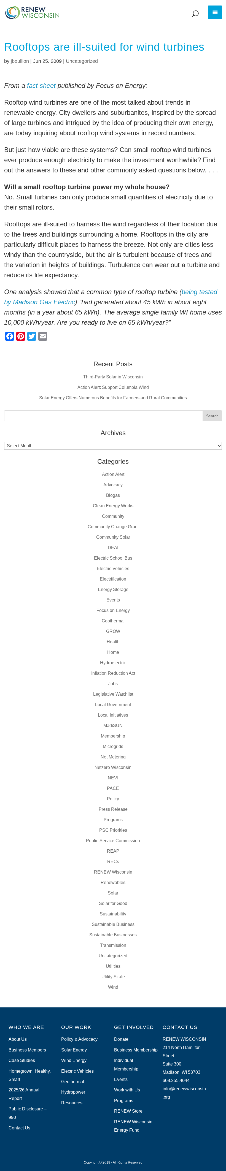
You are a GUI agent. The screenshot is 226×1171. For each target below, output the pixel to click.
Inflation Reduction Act (113, 673)
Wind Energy (74, 1060)
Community (113, 516)
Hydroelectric (113, 662)
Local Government (113, 704)
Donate (121, 1039)
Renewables (113, 882)
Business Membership (136, 1050)
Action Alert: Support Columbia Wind (113, 387)
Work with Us (127, 1090)
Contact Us (19, 1128)
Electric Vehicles (113, 568)
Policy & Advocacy (79, 1039)
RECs (113, 861)
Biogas (113, 495)
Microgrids (113, 746)
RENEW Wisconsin (113, 872)
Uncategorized (82, 61)
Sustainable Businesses (113, 935)
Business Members (27, 1050)
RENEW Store (128, 1111)
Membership (113, 736)
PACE (113, 788)
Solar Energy (74, 1050)
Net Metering (113, 757)
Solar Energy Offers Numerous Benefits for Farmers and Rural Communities (113, 397)
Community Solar (113, 537)
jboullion (20, 61)
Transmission (113, 945)
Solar (113, 893)
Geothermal (113, 621)
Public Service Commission (113, 840)
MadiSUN (113, 725)
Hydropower (73, 1092)
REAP (113, 851)
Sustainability (113, 914)
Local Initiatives (113, 715)
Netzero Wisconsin (113, 767)
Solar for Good (113, 903)
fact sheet (41, 85)
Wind (113, 987)
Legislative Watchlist (113, 694)
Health (113, 641)
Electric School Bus (113, 558)
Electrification (113, 579)
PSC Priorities (113, 830)
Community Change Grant (113, 526)
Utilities (113, 966)
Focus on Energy (113, 610)
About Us (18, 1039)
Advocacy (113, 485)
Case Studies (22, 1060)
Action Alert (113, 474)
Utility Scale (113, 976)
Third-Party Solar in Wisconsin (113, 377)
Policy (113, 798)
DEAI (113, 547)
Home (113, 652)
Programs (113, 819)
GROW (113, 631)
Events (113, 600)
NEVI (113, 778)
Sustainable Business (113, 924)
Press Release (113, 809)
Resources (71, 1102)
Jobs (113, 683)
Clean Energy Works (113, 505)
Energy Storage (113, 589)
